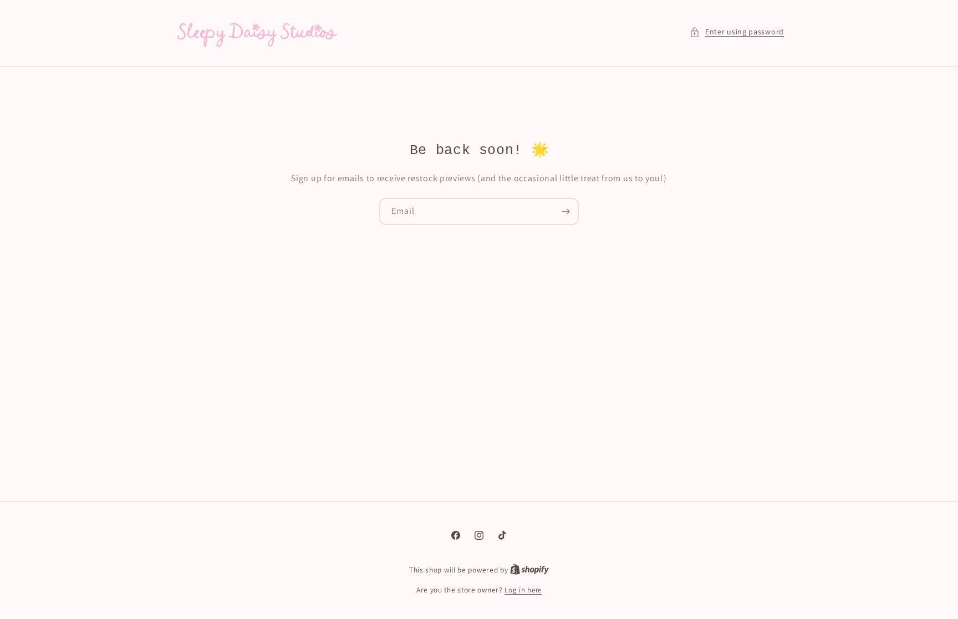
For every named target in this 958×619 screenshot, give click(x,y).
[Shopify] (529, 570)
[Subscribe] (565, 211)
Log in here (523, 590)
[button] (737, 32)
